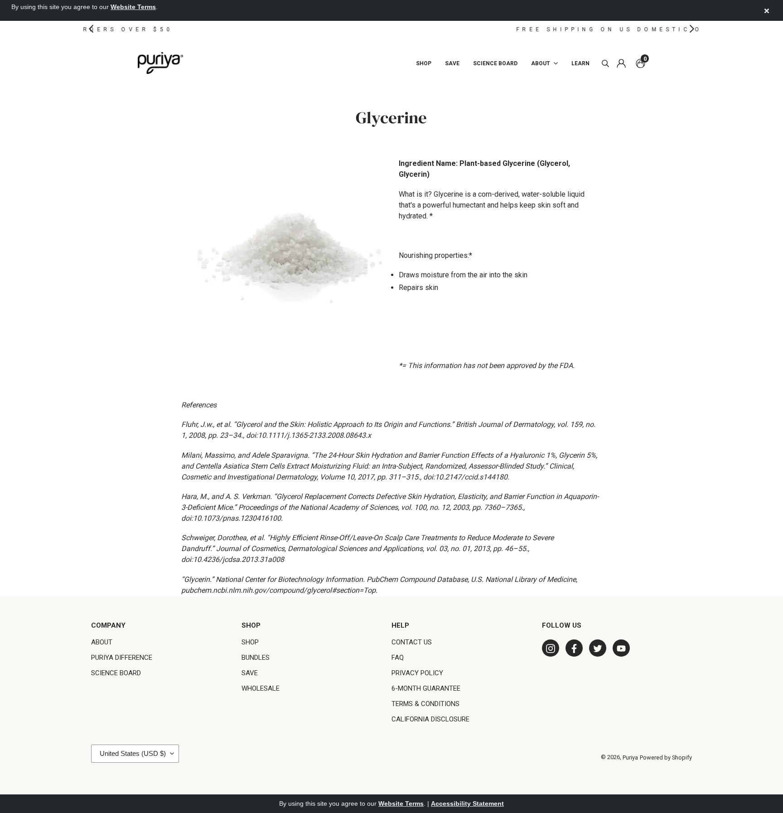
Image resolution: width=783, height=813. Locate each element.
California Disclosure (430, 719)
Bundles (256, 657)
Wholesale (261, 688)
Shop (250, 642)
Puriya (630, 758)
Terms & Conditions (425, 703)
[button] (91, 28)
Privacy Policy (417, 672)
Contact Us (412, 642)
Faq (398, 657)
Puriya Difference (121, 657)
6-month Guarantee (426, 688)
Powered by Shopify (666, 758)
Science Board (116, 672)
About (101, 642)
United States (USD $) (133, 753)
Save (250, 672)
